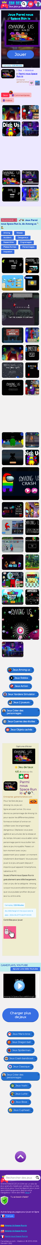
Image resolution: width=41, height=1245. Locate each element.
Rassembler (8, 242)
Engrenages (26, 242)
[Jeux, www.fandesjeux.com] (16, 5)
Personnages (28, 247)
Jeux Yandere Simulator (21, 694)
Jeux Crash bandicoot (21, 1058)
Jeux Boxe (21, 1102)
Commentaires (21, 95)
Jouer (20, 54)
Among (6, 233)
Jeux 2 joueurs (21, 702)
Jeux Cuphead (21, 1110)
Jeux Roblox (21, 678)
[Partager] (37, 83)
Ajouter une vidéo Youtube (25, 969)
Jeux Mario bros (21, 1034)
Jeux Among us (21, 669)
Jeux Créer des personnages (15, 712)
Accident (7, 237)
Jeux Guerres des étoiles (21, 721)
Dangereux (23, 237)
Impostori (7, 252)
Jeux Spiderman (21, 1050)
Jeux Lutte (21, 1093)
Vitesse (19, 233)
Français (9, 1216)
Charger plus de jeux (20, 1015)
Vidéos (8, 100)
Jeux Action (21, 686)
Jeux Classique (21, 1066)
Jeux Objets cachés (21, 729)
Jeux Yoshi (21, 1085)
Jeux (5, 95)
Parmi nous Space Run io (16, 1236)
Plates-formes (9, 247)
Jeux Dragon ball (21, 1042)
